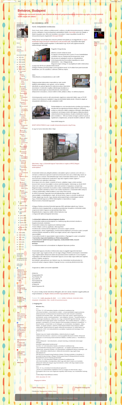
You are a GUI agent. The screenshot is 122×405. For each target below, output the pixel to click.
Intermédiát (72, 32)
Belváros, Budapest (32, 10)
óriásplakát (35, 300)
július (21, 215)
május (22, 220)
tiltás (48, 300)
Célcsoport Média (57, 36)
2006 (20, 239)
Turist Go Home (22, 179)
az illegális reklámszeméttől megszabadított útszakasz (59, 293)
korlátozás (69, 298)
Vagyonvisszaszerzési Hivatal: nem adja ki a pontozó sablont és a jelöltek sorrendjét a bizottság (22, 275)
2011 (20, 67)
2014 (20, 59)
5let (18, 312)
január (22, 229)
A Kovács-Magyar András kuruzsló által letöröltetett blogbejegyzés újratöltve (21, 330)
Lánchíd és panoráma (23, 166)
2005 (20, 242)
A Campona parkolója (23, 152)
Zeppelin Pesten (22, 103)
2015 (20, 57)
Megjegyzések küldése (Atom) (48, 391)
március (22, 225)
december (23, 71)
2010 (20, 69)
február (22, 227)
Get (95, 43)
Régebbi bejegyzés (82, 387)
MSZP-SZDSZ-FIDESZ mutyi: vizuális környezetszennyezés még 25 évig (53, 125)
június (22, 218)
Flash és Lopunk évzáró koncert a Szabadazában (24, 118)
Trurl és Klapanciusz (20, 50)
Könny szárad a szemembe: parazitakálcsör (24, 109)
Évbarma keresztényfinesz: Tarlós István (24, 81)
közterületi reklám (78, 298)
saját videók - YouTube (21, 352)
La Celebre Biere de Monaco (23, 162)
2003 (20, 246)
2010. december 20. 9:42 (43, 377)
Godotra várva (24, 176)
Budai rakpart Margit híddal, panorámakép (24, 141)
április (22, 222)
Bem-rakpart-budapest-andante (23, 148)
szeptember (23, 208)
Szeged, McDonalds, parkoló (24, 192)
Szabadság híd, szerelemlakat (24, 172)
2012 (20, 64)
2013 (20, 62)
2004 (20, 244)
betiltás (64, 298)
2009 (20, 232)
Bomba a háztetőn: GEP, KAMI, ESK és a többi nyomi (24, 185)
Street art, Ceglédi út (23, 131)
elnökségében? (36, 167)
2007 (20, 237)
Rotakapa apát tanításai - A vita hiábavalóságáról (21, 344)
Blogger (76, 398)
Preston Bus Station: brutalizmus (24, 197)
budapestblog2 (22, 306)
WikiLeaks (20, 362)
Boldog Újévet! (22, 75)
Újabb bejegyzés (38, 387)
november (23, 201)
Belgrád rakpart (22, 135)
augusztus (23, 211)
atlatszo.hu (20, 270)
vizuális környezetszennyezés (58, 300)
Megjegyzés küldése (40, 380)
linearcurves (62, 398)
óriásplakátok (42, 300)
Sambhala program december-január (23, 89)
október (22, 205)
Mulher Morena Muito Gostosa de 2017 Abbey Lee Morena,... (21, 316)
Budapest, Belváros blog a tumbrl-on (21, 299)
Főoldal (60, 387)
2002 (20, 249)
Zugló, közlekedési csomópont (24, 157)
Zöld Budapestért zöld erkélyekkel (24, 126)
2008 (20, 235)
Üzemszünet (23, 93)
